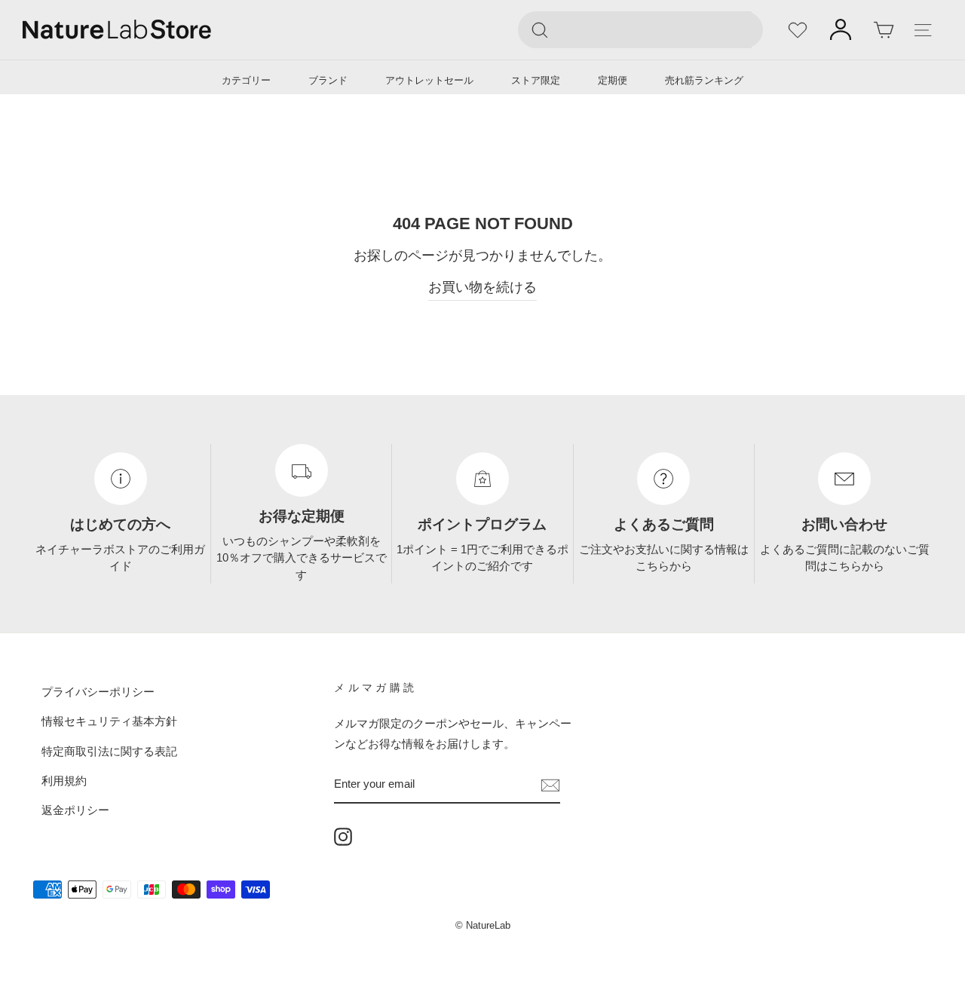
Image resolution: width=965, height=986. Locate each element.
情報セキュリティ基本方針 (109, 721)
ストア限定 (535, 80)
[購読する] (550, 785)
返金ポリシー (75, 810)
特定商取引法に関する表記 (109, 751)
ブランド (328, 80)
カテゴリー (246, 80)
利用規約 (64, 780)
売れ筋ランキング (704, 80)
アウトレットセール (429, 80)
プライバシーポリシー (98, 691)
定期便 (612, 80)
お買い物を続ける (482, 287)
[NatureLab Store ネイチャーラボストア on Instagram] (343, 836)
